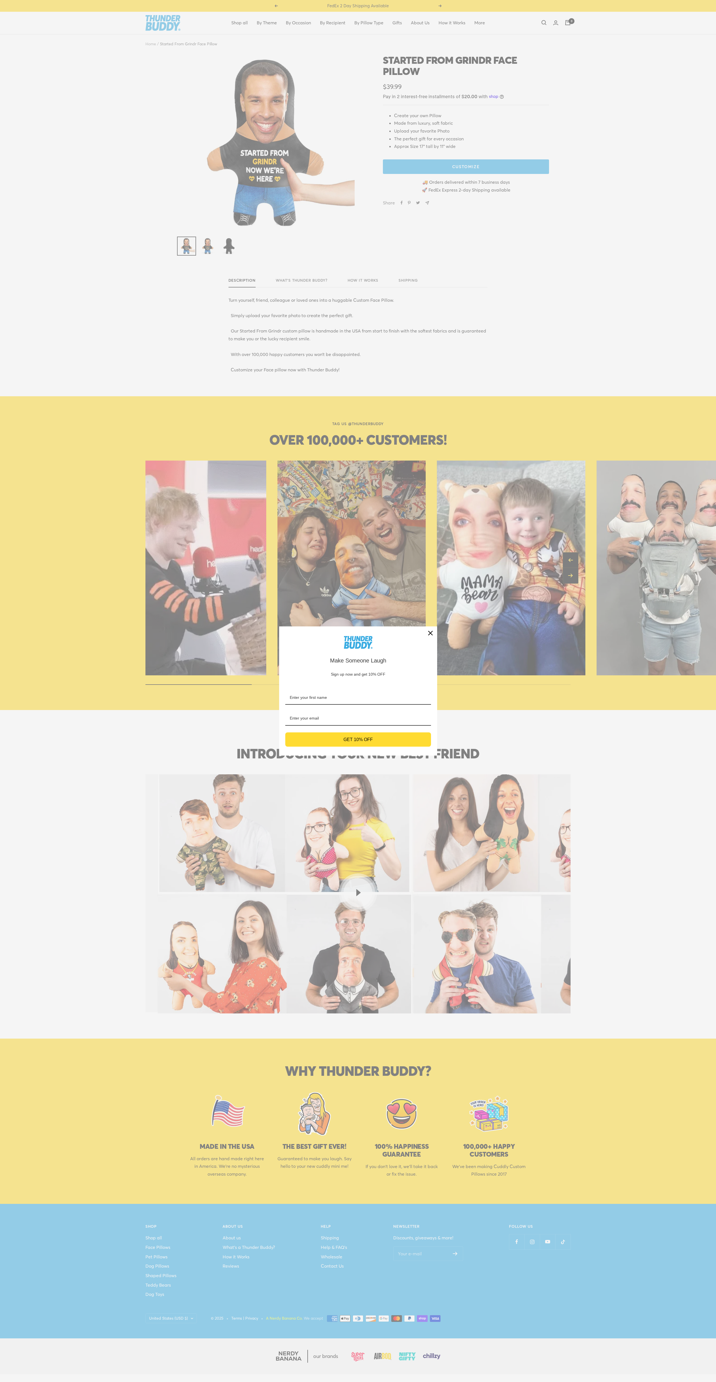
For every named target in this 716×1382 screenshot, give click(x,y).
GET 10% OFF (358, 739)
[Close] (430, 633)
